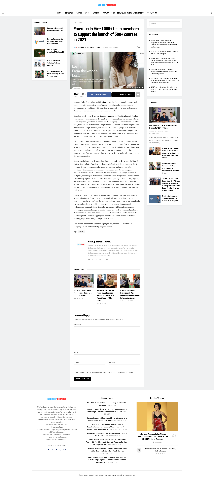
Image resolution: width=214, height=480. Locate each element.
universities (118, 161)
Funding (78, 286)
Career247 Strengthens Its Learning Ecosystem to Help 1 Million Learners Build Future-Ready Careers (164, 71)
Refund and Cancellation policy (130, 13)
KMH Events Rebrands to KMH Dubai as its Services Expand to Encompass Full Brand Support (164, 89)
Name (76, 352)
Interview (69, 13)
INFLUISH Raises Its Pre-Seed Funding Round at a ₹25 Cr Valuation (83, 292)
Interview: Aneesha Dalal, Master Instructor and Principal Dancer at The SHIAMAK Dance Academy (153, 436)
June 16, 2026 (102, 303)
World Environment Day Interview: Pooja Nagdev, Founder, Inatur (55, 73)
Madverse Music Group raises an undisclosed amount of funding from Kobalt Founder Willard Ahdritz (105, 295)
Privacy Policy (109, 13)
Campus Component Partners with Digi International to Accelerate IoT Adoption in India (171, 168)
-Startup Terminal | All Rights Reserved (123, 475)
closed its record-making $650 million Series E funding (116, 116)
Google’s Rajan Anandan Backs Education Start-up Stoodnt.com (55, 41)
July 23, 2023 (107, 47)
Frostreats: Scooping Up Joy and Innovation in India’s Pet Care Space (170, 198)
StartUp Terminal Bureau (90, 47)
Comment (78, 324)
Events (88, 13)
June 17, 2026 (79, 298)
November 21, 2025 (127, 301)
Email (76, 362)
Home (75, 22)
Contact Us (152, 13)
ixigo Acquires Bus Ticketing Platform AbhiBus (53, 63)
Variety (96, 13)
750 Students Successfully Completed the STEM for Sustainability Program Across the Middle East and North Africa (165, 80)
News (59, 13)
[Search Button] (178, 23)
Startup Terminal (89, 475)
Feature (79, 13)
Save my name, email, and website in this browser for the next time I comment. (104, 372)
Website (112, 362)
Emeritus (106, 102)
